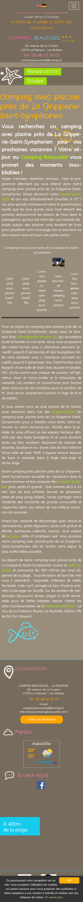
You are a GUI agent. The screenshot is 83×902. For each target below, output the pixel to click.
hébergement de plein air (37, 337)
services (13, 536)
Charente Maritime (60, 606)
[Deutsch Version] (44, 5)
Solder (35, 81)
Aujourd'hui (41, 743)
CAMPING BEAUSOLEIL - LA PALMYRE (43, 685)
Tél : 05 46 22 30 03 (41, 55)
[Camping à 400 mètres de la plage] (41, 39)
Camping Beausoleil (44, 157)
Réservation (42, 71)
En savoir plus (54, 897)
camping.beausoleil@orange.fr (41, 60)
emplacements (63, 412)
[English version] (39, 5)
